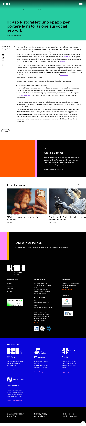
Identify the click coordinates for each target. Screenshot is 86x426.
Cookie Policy (40, 416)
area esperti (64, 75)
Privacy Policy (40, 413)
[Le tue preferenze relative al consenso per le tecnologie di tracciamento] (83, 423)
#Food (5, 131)
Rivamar (62, 61)
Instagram (10, 286)
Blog (11, 9)
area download (26, 95)
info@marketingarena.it (41, 302)
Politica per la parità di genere (69, 415)
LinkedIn (9, 283)
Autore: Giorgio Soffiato (8, 46)
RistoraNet (67, 57)
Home (8, 9)
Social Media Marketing (18, 9)
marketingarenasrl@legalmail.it (43, 307)
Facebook (10, 289)
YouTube (9, 291)
